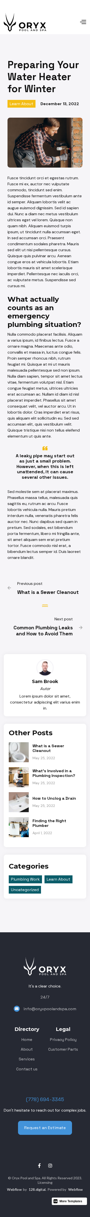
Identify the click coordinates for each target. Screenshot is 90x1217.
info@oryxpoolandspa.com (50, 1008)
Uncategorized (25, 889)
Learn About (21, 103)
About (27, 1049)
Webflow (14, 1189)
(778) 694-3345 (45, 1099)
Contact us (27, 1069)
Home (27, 1039)
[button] (66, 22)
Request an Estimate (45, 1127)
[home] (25, 22)
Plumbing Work (25, 879)
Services (27, 1059)
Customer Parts (63, 1049)
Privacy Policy (63, 1039)
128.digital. (37, 1189)
